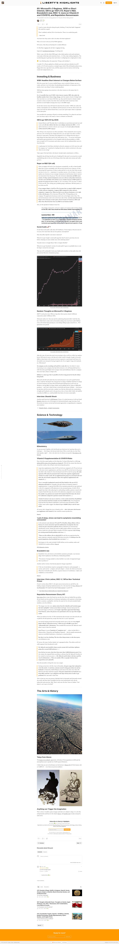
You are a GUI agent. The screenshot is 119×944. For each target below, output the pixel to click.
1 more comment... (41, 880)
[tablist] (42, 852)
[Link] (35, 77)
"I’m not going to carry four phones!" (45, 907)
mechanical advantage (48, 51)
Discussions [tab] (46, 886)
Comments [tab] (40, 852)
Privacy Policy (68, 833)
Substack (106, 942)
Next (78, 843)
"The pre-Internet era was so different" (45, 918)
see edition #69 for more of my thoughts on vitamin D (58, 462)
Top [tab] (38, 886)
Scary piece (40, 597)
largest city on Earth (44, 760)
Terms (12, 942)
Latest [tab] (41, 886)
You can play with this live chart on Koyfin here (59, 307)
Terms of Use (65, 832)
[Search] (101, 2)
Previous (42, 843)
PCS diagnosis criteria (43, 547)
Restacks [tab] (45, 852)
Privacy (9, 942)
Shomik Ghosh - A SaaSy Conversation (49, 408)
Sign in (115, 2)
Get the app (64, 942)
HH (40, 866)
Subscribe (108, 2)
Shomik (39, 401)
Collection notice (17, 942)
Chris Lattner (61, 588)
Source (53, 129)
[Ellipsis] (81, 866)
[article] (59, 894)
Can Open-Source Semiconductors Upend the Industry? (53, 591)
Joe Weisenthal (41, 588)
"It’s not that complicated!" (42, 895)
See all (39, 925)
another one (67, 814)
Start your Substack (57, 942)
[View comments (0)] (49, 910)
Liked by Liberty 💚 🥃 (44, 867)
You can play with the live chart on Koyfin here (59, 352)
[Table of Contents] (1, 472)
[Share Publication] (104, 2)
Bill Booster (54, 399)
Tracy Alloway (76, 586)
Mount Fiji (68, 765)
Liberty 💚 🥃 (42, 20)
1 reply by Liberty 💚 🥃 (45, 875)
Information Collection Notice (59, 833)
